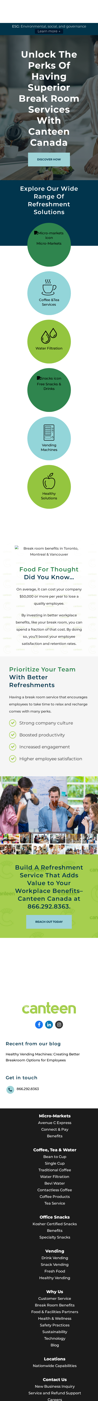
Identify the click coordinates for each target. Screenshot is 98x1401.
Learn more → (49, 31)
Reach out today (49, 921)
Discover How (49, 159)
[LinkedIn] (49, 1024)
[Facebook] (39, 1024)
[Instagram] (59, 1024)
